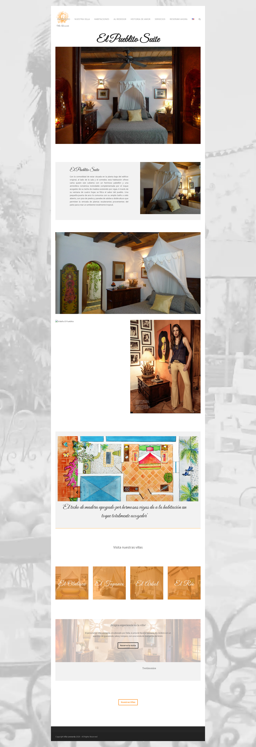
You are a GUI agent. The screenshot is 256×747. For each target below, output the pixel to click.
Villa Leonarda (70, 736)
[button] (199, 19)
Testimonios (149, 668)
